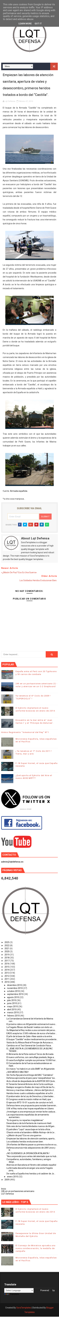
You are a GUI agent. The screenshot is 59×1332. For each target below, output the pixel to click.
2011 (7, 979)
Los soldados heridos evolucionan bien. (25, 1141)
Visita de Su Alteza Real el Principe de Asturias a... (30, 1042)
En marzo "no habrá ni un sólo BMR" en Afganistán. (31, 1069)
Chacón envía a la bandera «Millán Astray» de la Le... (31, 1132)
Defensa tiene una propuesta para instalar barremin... (32, 1105)
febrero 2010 (13, 1015)
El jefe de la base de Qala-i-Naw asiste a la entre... (30, 1036)
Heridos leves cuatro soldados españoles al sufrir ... (31, 1093)
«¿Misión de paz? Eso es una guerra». (24, 1135)
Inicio (3, 1189)
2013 (7, 973)
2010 (7, 982)
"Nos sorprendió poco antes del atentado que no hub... (32, 1156)
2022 (7, 945)
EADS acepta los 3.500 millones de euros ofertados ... (32, 1033)
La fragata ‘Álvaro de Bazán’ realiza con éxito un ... (30, 1027)
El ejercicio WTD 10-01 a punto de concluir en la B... (30, 1102)
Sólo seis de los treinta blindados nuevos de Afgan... (31, 1126)
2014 (7, 970)
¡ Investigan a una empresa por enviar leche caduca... (31, 1111)
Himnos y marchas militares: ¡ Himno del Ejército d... (31, 1090)
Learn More (25, 23)
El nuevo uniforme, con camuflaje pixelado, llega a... (31, 1057)
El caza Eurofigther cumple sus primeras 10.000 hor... (32, 1060)
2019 (7, 954)
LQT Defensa (7, 1194)
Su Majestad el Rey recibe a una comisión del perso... (31, 1030)
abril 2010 (12, 1009)
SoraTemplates (23, 1307)
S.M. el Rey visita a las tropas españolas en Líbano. (30, 1108)
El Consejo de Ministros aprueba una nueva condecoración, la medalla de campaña (36, 1248)
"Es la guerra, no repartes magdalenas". (25, 1120)
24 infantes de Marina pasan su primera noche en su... (32, 1144)
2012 (7, 976)
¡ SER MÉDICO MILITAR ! (18, 1072)
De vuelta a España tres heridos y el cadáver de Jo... (31, 1173)
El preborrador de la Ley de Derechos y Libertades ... (31, 1096)
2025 (7, 942)
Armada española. (19, 491)
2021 (7, 948)
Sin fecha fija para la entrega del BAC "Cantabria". (30, 1075)
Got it (38, 23)
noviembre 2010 (15, 988)
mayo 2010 (12, 1006)
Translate (14, 1294)
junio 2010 (12, 1003)
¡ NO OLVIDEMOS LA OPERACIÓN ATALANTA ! (28, 1153)
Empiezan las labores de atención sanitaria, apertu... (31, 1138)
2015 (7, 967)
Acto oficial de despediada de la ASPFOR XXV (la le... (31, 1081)
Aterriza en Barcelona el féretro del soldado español (31, 1165)
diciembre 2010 (14, 985)
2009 (7, 1179)
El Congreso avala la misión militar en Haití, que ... (30, 1099)
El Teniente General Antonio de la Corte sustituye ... (31, 1084)
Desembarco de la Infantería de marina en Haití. (29, 1123)
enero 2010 (12, 1176)
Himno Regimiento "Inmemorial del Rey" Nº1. (25, 732)
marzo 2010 (13, 1012)
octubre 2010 (13, 991)
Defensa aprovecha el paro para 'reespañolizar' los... (31, 1078)
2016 (7, 963)
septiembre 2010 (15, 994)
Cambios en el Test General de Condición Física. (29, 1045)
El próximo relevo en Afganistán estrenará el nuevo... (32, 1024)
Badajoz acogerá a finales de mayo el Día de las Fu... (31, 1087)
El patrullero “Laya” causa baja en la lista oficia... (29, 1129)
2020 (7, 951)
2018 (7, 957)
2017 (7, 960)
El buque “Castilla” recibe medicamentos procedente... (32, 1039)
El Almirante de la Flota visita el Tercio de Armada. (30, 1054)
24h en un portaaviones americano (17, 1191)
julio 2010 (12, 1000)
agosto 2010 (13, 997)
